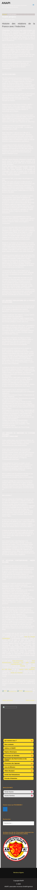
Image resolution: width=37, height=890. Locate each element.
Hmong (22, 666)
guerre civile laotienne (27, 669)
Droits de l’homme (17, 672)
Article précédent (7, 700)
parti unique (30, 662)
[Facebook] (5, 809)
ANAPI (6, 3)
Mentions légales (18, 872)
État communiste (18, 661)
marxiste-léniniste (16, 664)
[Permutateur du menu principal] (33, 5)
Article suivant (31, 700)
